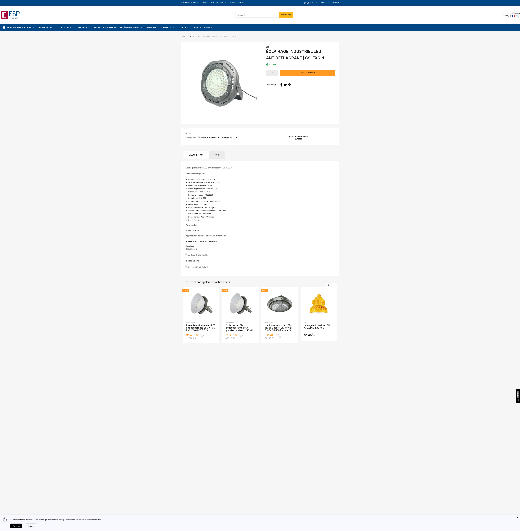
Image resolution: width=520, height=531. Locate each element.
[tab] (260, 246)
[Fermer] (517, 517)
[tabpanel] (260, 258)
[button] (510, 16)
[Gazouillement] (285, 85)
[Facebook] (281, 85)
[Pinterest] (289, 85)
